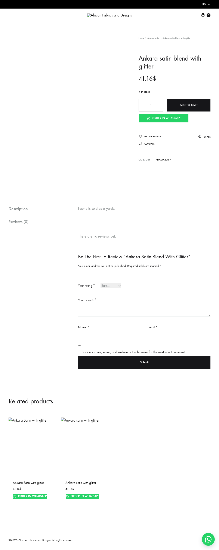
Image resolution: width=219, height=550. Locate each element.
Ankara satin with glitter (80, 483)
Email (152, 327)
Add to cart (189, 105)
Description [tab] (18, 208)
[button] (147, 144)
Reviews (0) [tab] (18, 221)
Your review (87, 300)
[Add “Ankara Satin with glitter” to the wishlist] (45, 502)
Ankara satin (153, 38)
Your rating (86, 286)
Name (83, 327)
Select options (24, 501)
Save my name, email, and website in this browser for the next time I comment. (133, 352)
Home (141, 38)
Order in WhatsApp (165, 118)
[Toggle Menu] (11, 15)
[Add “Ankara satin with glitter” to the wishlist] (98, 502)
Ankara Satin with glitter (28, 483)
